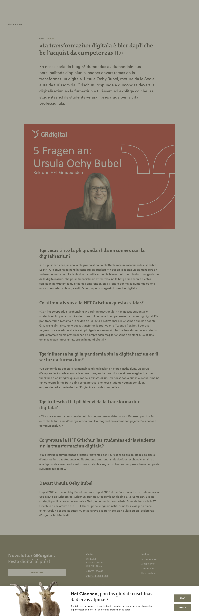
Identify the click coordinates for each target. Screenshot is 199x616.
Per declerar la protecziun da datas (112, 609)
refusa (182, 608)
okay (182, 598)
